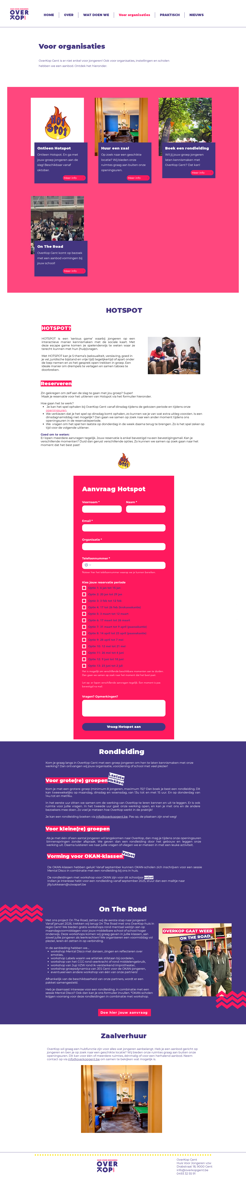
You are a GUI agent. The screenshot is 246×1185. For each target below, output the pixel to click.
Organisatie (92, 539)
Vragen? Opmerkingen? (100, 696)
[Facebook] (238, 613)
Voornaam (91, 502)
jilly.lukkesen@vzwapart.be (66, 884)
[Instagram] (238, 620)
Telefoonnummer (96, 558)
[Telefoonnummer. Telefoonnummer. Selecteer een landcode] (87, 565)
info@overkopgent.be (110, 448)
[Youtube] (238, 605)
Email (87, 521)
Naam (131, 502)
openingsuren (56, 410)
